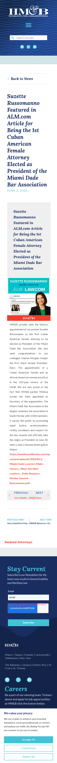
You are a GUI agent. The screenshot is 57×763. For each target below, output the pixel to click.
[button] (28, 25)
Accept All (28, 739)
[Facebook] (35, 47)
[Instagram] (28, 47)
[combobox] (28, 37)
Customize (29, 748)
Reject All (28, 756)
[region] (28, 735)
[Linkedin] (22, 47)
